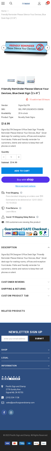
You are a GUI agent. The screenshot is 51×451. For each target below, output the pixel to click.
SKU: (3, 109)
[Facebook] (4, 412)
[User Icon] (39, 3)
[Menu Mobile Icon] (3, 3)
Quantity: (5, 152)
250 (7, 222)
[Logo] (26, 3)
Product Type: (7, 117)
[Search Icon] (14, 3)
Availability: (6, 113)
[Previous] (3, 47)
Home (4, 11)
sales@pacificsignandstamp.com (20, 402)
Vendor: (4, 105)
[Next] (47, 47)
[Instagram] (11, 412)
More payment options (25, 186)
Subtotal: (5, 162)
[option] (25, 47)
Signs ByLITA (24, 105)
